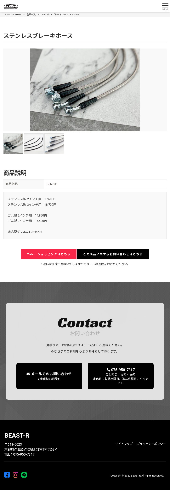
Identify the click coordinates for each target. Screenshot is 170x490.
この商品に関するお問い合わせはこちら (113, 254)
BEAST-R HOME (13, 14)
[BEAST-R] (80, 6)
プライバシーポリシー (151, 443)
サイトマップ (124, 443)
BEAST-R (16, 435)
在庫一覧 (31, 14)
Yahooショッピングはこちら (49, 254)
